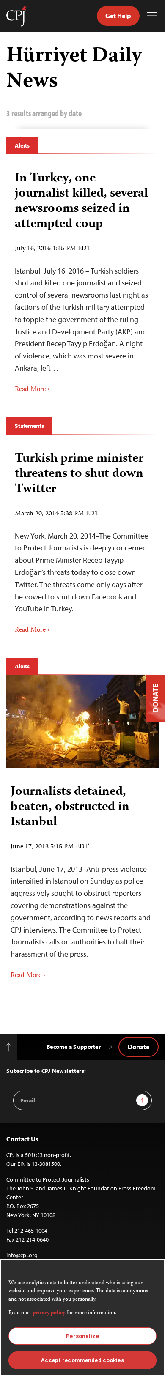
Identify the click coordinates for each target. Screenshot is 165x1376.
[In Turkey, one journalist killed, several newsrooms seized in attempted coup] (82, 279)
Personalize (82, 1336)
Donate (138, 1046)
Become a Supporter (74, 1046)
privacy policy (49, 1313)
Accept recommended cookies (82, 1360)
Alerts (22, 145)
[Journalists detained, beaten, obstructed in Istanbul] (82, 721)
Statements (29, 425)
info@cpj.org (22, 1255)
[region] (82, 1317)
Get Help (118, 15)
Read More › (32, 389)
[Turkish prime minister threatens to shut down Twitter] (82, 540)
